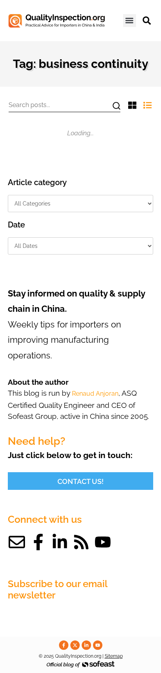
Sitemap (114, 656)
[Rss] (81, 542)
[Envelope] (17, 542)
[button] (129, 20)
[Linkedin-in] (60, 542)
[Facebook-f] (38, 542)
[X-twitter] (75, 645)
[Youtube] (103, 542)
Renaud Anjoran (95, 393)
